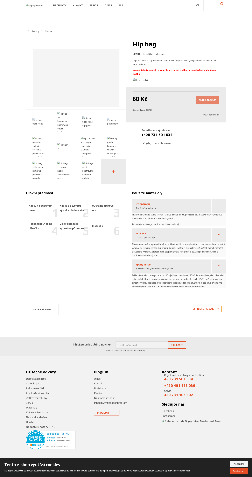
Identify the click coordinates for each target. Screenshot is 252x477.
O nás (97, 378)
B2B (121, 5)
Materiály (31, 407)
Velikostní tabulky (36, 397)
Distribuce (100, 388)
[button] (197, 5)
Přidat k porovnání (211, 114)
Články (78, 5)
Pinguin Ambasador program (110, 402)
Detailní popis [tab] (42, 309)
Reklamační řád (35, 388)
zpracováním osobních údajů (132, 350)
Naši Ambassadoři (104, 397)
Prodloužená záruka (37, 393)
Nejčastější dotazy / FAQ (40, 426)
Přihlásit (177, 345)
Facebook (168, 410)
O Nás (108, 5)
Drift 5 (136, 74)
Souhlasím (238, 471)
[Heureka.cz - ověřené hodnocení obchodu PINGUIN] (51, 440)
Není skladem (207, 100)
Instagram (168, 415)
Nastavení (239, 463)
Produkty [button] (59, 5)
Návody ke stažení (36, 417)
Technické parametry (205, 308)
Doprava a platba (36, 378)
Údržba (30, 421)
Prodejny (103, 412)
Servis (94, 5)
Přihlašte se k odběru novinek (91, 344)
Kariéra (98, 393)
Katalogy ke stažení (37, 412)
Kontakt (99, 383)
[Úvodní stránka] (35, 5)
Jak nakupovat (34, 383)
